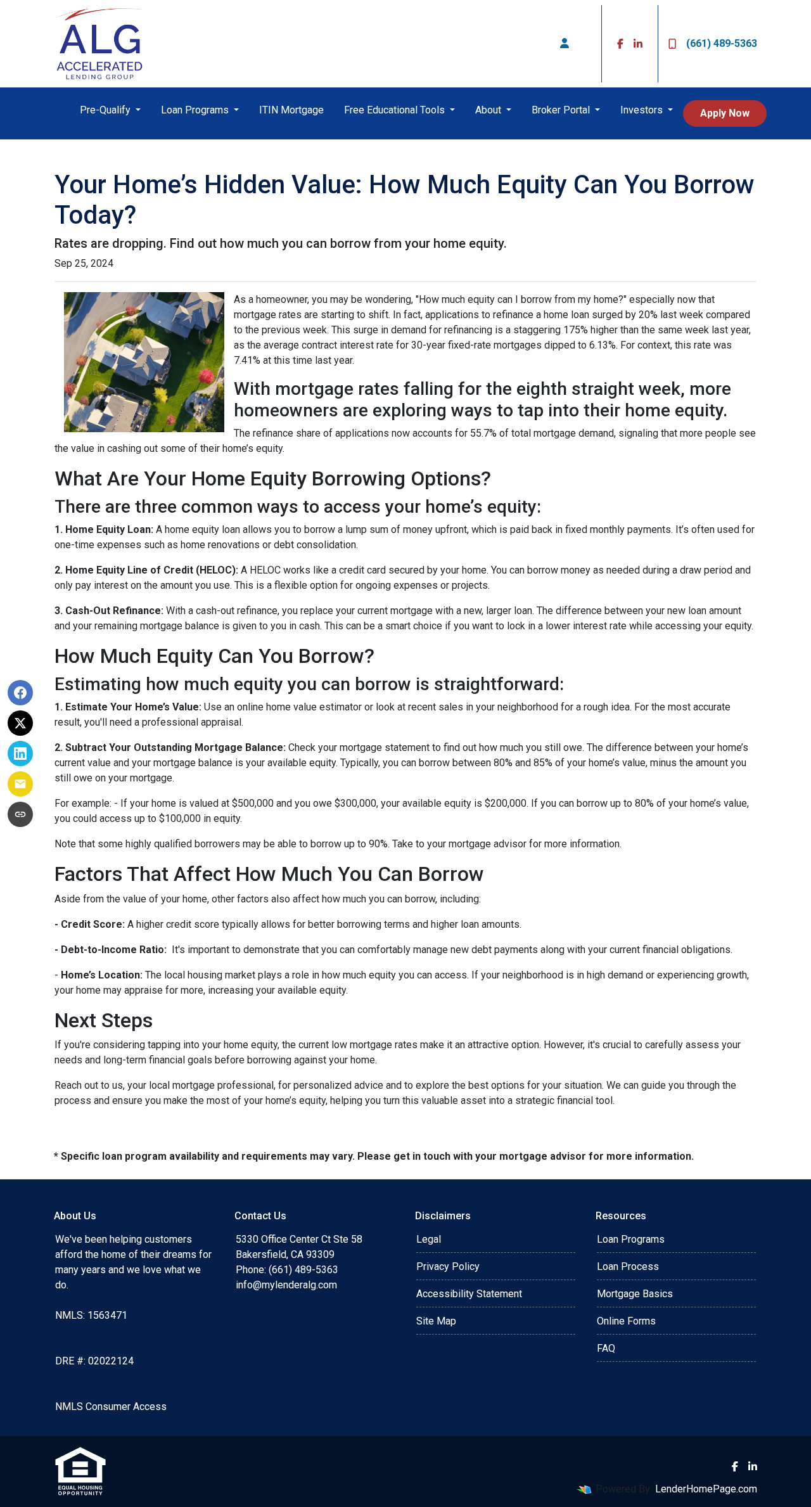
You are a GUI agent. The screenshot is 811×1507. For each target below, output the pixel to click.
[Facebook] (620, 43)
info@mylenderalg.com (286, 1285)
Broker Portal (562, 110)
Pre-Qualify (106, 110)
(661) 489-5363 (721, 43)
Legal (428, 1239)
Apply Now (725, 113)
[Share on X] (20, 723)
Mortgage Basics (635, 1294)
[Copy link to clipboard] (20, 814)
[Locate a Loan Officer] (564, 43)
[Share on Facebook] (20, 692)
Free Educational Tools (395, 110)
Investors (642, 110)
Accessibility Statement (469, 1294)
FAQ (606, 1348)
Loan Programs (196, 110)
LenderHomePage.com (706, 1489)
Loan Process (628, 1266)
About (489, 110)
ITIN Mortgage (291, 110)
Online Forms (626, 1321)
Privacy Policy (448, 1266)
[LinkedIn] (638, 43)
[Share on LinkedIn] (20, 753)
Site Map (436, 1321)
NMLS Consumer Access (111, 1407)
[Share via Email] (20, 784)
